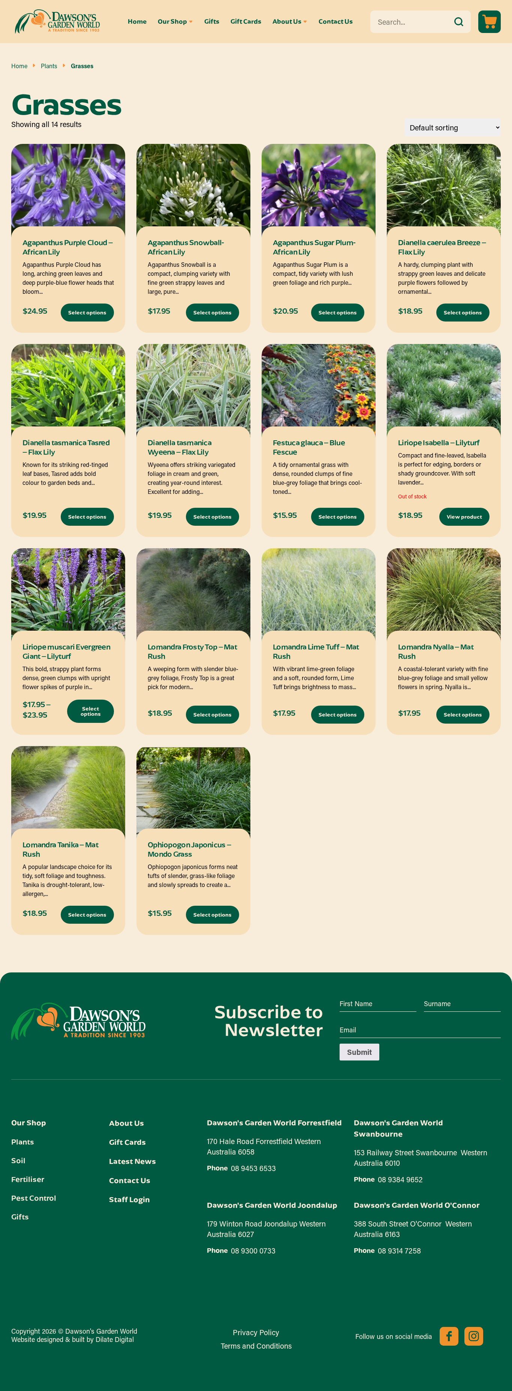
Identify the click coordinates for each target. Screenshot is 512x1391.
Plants (49, 66)
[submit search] (458, 21)
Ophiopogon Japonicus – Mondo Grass (189, 849)
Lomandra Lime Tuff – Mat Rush (316, 651)
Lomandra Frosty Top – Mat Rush (192, 651)
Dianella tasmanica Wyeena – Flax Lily (179, 447)
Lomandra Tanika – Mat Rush (60, 849)
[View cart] (489, 21)
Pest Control (33, 1198)
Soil (18, 1160)
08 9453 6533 (253, 1168)
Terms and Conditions (256, 1346)
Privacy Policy (256, 1332)
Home (137, 21)
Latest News (132, 1161)
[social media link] (449, 1336)
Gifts (211, 21)
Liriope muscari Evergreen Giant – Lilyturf (66, 651)
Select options (87, 312)
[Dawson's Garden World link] (78, 1021)
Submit (359, 1052)
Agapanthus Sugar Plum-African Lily (314, 247)
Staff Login (129, 1199)
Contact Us (336, 21)
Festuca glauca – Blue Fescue (309, 447)
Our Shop (172, 21)
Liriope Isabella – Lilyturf (439, 442)
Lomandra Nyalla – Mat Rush (435, 651)
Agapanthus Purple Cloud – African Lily (67, 247)
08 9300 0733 (253, 1250)
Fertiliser (27, 1179)
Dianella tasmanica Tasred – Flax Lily (65, 447)
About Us (286, 21)
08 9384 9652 (400, 1179)
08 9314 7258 (399, 1250)
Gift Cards (246, 21)
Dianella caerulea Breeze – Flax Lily (442, 247)
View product (464, 516)
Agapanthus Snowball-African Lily (186, 247)
